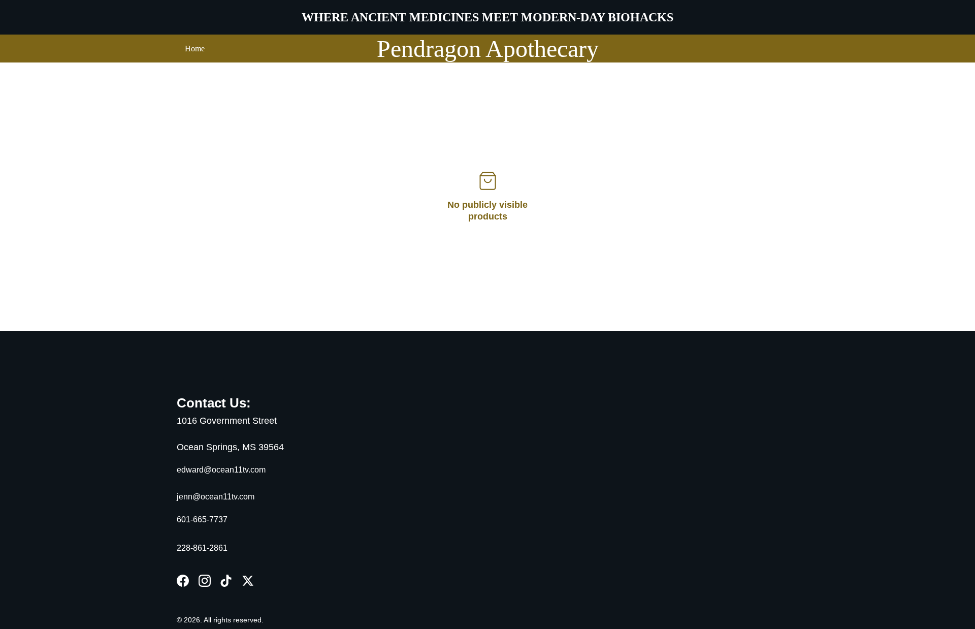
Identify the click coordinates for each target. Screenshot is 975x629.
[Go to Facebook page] (183, 581)
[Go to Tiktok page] (226, 581)
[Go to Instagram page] (205, 581)
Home (195, 48)
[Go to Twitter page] (248, 581)
